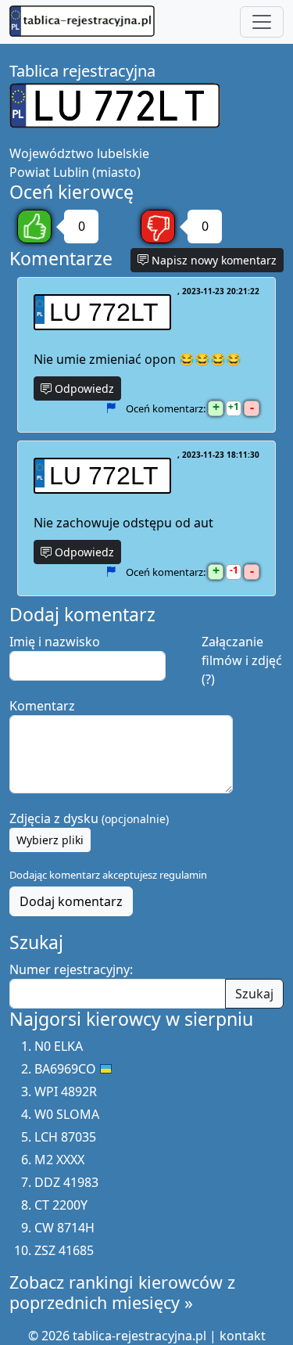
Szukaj (254, 993)
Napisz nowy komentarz (212, 260)
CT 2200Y (61, 1205)
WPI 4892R (65, 1091)
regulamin (183, 875)
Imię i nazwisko (54, 641)
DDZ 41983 (66, 1182)
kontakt (243, 1335)
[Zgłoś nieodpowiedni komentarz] (110, 408)
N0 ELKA (58, 1046)
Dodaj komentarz (71, 901)
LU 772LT (104, 312)
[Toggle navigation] (262, 22)
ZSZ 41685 (64, 1250)
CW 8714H (64, 1227)
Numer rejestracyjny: (71, 969)
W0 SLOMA (66, 1114)
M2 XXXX (59, 1159)
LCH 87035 (65, 1136)
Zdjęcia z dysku (89, 818)
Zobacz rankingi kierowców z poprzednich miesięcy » (122, 1292)
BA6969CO (65, 1068)
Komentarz (42, 705)
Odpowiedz (83, 388)
